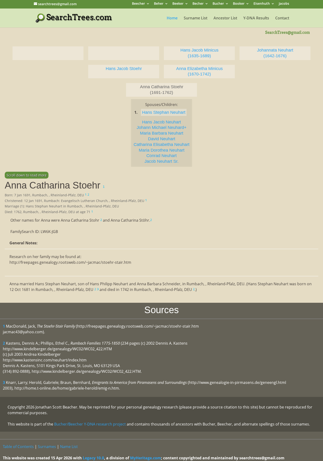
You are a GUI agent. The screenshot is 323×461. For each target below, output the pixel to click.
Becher (198, 4)
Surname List (195, 18)
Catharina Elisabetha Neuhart (161, 144)
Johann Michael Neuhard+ (162, 127)
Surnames (47, 446)
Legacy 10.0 (93, 458)
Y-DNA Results (256, 18)
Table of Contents (18, 446)
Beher (158, 4)
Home (172, 18)
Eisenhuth (261, 4)
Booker (238, 4)
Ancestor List (225, 18)
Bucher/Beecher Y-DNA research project (90, 424)
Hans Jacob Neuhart (161, 122)
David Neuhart (161, 138)
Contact (282, 18)
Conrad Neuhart (161, 155)
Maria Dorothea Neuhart (161, 150)
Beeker (177, 4)
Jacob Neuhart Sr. (161, 161)
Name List (69, 446)
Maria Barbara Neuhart (161, 133)
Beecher (138, 4)
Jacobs (284, 4)
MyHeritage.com (145, 458)
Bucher (218, 4)
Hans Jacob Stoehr (124, 68)
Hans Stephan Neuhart (163, 112)
